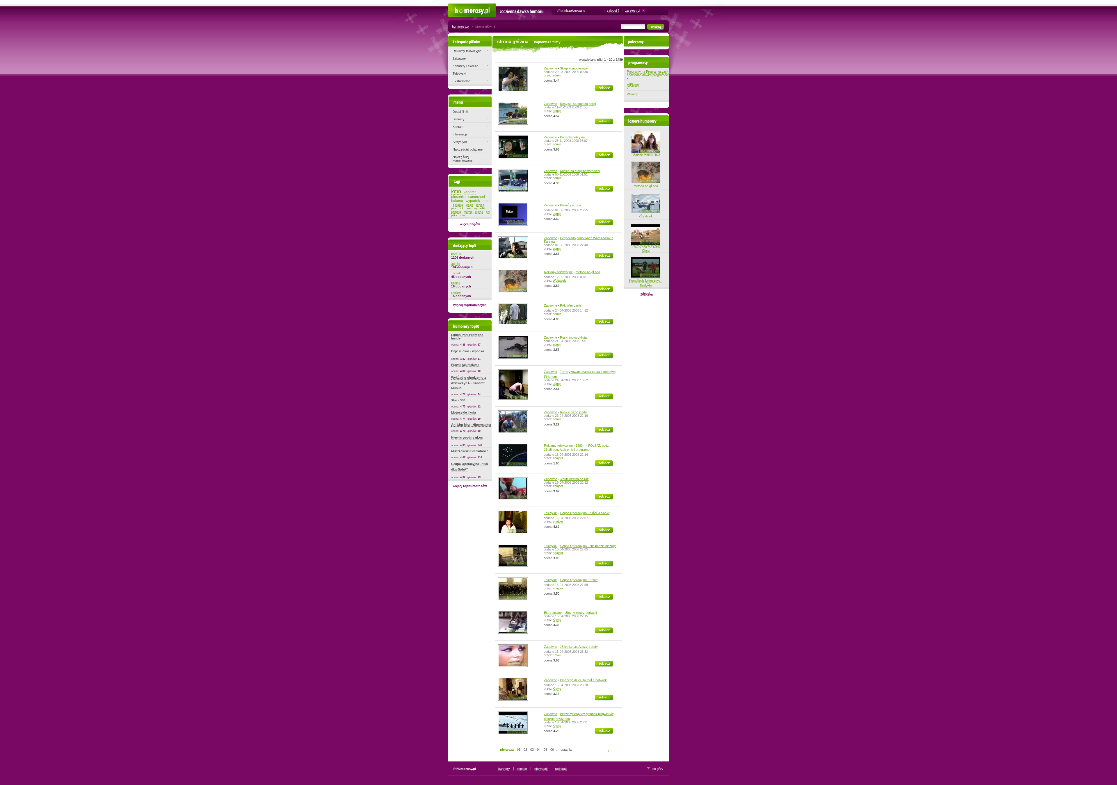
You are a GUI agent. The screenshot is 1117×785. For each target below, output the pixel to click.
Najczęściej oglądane (468, 149)
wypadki (479, 208)
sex (469, 208)
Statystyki (460, 142)
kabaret (470, 192)
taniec (480, 204)
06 (552, 749)
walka (469, 204)
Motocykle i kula (463, 412)
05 (545, 749)
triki (462, 208)
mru (462, 215)
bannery (504, 768)
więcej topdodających (470, 305)
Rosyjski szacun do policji (578, 103)
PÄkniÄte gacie (570, 305)
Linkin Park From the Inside (467, 336)
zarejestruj (632, 10)
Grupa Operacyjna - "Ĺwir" (579, 580)
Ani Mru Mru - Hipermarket (471, 424)
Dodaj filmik (461, 111)
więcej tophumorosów (470, 486)
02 (525, 749)
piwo (454, 208)
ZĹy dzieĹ (646, 216)
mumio (468, 211)
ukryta (479, 211)
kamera (456, 211)
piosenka (458, 197)
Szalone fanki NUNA (646, 155)
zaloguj (612, 10)
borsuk (456, 254)
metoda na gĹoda (588, 272)
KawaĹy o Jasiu (571, 205)
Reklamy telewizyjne (558, 272)
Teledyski (550, 513)
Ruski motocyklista (573, 337)
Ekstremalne (553, 612)
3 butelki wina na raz (574, 479)
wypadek (473, 201)
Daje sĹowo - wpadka (467, 351)
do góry (657, 768)
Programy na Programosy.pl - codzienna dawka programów (647, 73)
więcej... (647, 293)
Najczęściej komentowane (462, 158)
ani (488, 211)
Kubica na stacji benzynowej (580, 171)
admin (557, 75)
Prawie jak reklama (465, 364)
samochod (476, 197)
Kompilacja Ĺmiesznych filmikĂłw (645, 283)
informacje (541, 768)
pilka (454, 215)
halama (457, 201)
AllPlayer (633, 84)
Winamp (632, 94)
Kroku (557, 619)
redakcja (561, 768)
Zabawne (550, 68)
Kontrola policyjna (572, 137)
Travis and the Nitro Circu (646, 248)
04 (538, 749)
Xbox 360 (458, 400)
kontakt (522, 768)
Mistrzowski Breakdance (469, 451)
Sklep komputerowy (574, 68)
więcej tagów (470, 224)
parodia (458, 204)
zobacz (600, 87)
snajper (558, 458)
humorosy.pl (460, 26)
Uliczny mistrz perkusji (581, 612)
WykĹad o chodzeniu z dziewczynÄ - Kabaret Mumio (468, 383)
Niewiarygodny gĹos (467, 437)
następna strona (609, 750)
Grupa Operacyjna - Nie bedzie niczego (588, 546)
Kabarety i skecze (465, 66)
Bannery (459, 119)
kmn (456, 191)
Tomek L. (457, 273)
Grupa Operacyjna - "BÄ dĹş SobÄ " (585, 513)
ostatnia (566, 749)
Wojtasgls (559, 280)
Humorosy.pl (457, 6)
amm (486, 201)
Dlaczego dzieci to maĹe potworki (583, 680)
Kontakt (458, 126)
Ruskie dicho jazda (573, 412)
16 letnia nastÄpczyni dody (579, 646)
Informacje (460, 134)
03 (532, 749)
